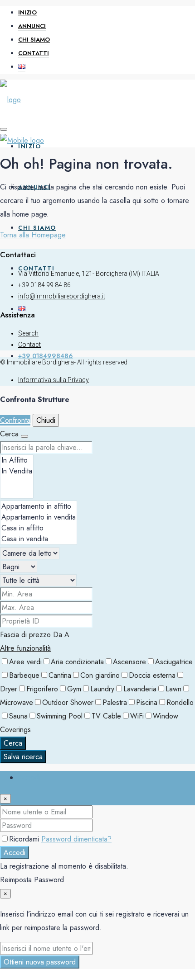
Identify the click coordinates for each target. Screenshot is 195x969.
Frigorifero (42, 689)
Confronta (15, 420)
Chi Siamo (34, 39)
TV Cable (106, 716)
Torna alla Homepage (33, 235)
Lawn (173, 689)
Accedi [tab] (29, 777)
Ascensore (129, 662)
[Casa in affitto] (38, 528)
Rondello (180, 702)
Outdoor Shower (67, 702)
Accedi (14, 852)
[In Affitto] (16, 460)
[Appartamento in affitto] (38, 506)
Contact (29, 344)
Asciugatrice (174, 662)
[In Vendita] (16, 471)
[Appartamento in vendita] (38, 517)
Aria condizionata (77, 662)
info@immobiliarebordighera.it (61, 296)
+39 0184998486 (45, 355)
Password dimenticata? (76, 839)
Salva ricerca (23, 757)
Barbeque (24, 675)
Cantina (60, 675)
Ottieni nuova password (40, 962)
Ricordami (25, 839)
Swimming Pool (60, 716)
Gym (74, 689)
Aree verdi (25, 662)
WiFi (137, 716)
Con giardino (100, 675)
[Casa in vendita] (38, 539)
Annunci (32, 26)
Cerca (13, 743)
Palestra (114, 702)
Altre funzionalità (25, 648)
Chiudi (45, 420)
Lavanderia (139, 689)
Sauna (18, 716)
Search (28, 333)
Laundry (102, 689)
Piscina (146, 702)
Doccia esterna (152, 675)
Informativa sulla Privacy (53, 379)
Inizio (27, 12)
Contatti (33, 53)
